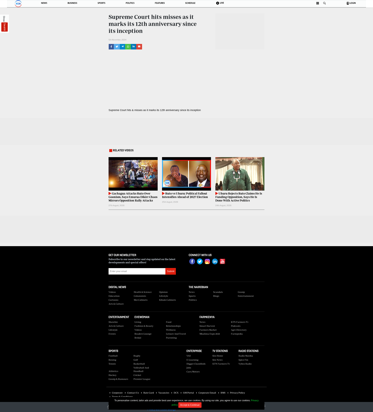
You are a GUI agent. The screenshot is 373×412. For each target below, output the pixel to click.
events (112, 333)
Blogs (216, 296)
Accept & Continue (190, 405)
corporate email (207, 392)
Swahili (4, 27)
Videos (138, 329)
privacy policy (237, 392)
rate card (148, 392)
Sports (192, 296)
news (202, 322)
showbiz (113, 322)
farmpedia (237, 333)
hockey (112, 375)
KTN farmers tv (239, 322)
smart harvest (207, 326)
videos (112, 292)
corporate (117, 392)
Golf (135, 359)
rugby (136, 355)
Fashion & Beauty (143, 326)
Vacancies (163, 392)
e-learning (192, 359)
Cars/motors (193, 371)
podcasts (235, 326)
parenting (171, 337)
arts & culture (116, 326)
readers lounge (143, 333)
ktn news (217, 359)
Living (137, 322)
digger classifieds (195, 363)
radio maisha (246, 355)
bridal (137, 337)
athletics (113, 371)
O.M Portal (188, 392)
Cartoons (113, 300)
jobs (188, 367)
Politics (193, 300)
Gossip (241, 292)
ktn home (217, 355)
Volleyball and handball (141, 369)
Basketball (139, 363)
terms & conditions (122, 396)
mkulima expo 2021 (209, 333)
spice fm (243, 359)
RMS (223, 392)
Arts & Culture (116, 303)
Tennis (112, 363)
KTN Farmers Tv (221, 363)
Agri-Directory (239, 329)
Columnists (140, 296)
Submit (170, 271)
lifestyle (113, 329)
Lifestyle (163, 296)
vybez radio (245, 363)
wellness (171, 329)
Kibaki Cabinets (167, 300)
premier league (141, 379)
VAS (188, 355)
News (192, 292)
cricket (137, 375)
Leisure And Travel (176, 333)
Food (168, 322)
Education (114, 296)
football (113, 355)
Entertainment (246, 296)
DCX (176, 392)
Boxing (112, 359)
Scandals (218, 292)
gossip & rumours (118, 379)
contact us (133, 392)
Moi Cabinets (140, 300)
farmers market (208, 329)
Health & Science (143, 292)
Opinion (163, 292)
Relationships (173, 326)
